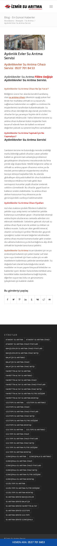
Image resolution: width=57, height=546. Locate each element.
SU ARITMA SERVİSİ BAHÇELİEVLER (20, 497)
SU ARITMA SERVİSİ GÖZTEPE (18, 510)
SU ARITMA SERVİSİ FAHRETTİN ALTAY (21, 506)
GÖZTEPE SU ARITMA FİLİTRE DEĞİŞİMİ (22, 420)
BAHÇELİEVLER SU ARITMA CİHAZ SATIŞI (22, 353)
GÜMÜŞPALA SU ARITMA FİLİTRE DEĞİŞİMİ (23, 474)
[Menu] (51, 6)
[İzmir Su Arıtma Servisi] (23, 6)
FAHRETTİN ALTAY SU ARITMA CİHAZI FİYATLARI (25, 384)
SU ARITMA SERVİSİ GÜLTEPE (18, 515)
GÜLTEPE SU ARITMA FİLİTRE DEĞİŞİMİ (22, 447)
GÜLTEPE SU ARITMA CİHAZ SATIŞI (20, 443)
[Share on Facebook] (7, 299)
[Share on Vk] (38, 299)
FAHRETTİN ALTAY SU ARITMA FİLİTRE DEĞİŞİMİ (25, 393)
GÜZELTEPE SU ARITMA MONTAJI (19, 492)
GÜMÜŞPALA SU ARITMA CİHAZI (19, 461)
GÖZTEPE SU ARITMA (14, 402)
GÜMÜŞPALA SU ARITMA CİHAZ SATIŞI (21, 470)
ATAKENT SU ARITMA (14, 339)
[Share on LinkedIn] (25, 299)
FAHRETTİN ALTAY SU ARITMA (18, 371)
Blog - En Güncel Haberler (19, 17)
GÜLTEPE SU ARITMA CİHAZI (17, 434)
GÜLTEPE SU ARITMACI (35, 429)
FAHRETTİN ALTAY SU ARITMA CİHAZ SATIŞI (24, 389)
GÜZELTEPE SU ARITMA (15, 483)
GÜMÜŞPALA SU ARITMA (16, 456)
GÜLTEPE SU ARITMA (14, 429)
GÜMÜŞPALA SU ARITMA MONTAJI (20, 479)
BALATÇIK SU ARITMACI (15, 357)
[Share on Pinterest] (19, 299)
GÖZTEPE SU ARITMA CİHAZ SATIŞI (20, 416)
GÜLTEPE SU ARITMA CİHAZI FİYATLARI (22, 438)
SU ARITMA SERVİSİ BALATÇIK (18, 501)
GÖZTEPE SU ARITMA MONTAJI (18, 425)
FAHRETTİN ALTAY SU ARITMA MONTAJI (22, 398)
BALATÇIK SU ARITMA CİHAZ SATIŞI (20, 366)
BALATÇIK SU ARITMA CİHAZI (17, 362)
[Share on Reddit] (44, 299)
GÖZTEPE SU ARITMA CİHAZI (17, 407)
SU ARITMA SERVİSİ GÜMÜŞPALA (19, 519)
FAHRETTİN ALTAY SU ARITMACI (19, 375)
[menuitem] (51, 6)
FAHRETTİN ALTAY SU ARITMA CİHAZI (21, 380)
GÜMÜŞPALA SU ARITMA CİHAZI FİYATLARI (23, 465)
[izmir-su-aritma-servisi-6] (24, 42)
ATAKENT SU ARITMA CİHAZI (38, 339)
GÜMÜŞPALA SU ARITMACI (40, 456)
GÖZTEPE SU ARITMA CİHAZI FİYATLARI (22, 411)
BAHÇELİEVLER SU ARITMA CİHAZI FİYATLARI (24, 348)
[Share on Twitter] (13, 299)
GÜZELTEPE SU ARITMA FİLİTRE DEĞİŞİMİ (23, 488)
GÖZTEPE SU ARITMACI (36, 402)
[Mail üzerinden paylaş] (50, 299)
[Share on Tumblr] (32, 299)
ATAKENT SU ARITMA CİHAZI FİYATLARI (22, 344)
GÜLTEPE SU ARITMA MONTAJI (18, 452)
